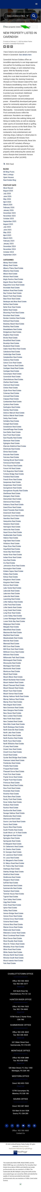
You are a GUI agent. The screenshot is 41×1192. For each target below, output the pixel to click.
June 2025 (7, 230)
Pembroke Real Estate (11, 763)
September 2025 (9, 221)
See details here (25, 55)
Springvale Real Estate (12, 841)
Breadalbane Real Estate (12, 329)
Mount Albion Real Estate (13, 677)
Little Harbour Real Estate (13, 602)
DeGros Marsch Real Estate (13, 413)
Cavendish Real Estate (17, 43)
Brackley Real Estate (11, 327)
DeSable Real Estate (11, 421)
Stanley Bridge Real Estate (13, 872)
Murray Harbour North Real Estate (16, 696)
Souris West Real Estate (12, 827)
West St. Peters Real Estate (14, 944)
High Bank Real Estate (11, 541)
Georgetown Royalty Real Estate (15, 491)
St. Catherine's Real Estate (13, 847)
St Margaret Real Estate (12, 844)
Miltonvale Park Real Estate (13, 657)
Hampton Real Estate (11, 524)
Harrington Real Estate (11, 527)
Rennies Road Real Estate (13, 785)
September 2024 (9, 255)
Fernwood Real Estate (11, 463)
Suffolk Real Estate (10, 883)
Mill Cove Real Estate (11, 646)
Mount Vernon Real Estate (13, 694)
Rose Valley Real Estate (12, 802)
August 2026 (8, 191)
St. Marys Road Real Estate (13, 863)
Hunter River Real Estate (12, 555)
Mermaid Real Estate (11, 644)
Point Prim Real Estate (12, 774)
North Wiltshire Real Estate (13, 744)
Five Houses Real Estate (12, 466)
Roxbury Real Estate (11, 805)
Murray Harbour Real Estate (13, 699)
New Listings (8, 175)
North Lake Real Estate (12, 733)
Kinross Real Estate (10, 585)
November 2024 (9, 249)
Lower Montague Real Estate (14, 619)
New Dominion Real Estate (13, 708)
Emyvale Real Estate (11, 455)
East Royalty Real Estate (12, 438)
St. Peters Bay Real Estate (13, 866)
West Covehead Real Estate (14, 935)
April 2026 (7, 202)
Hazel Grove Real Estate (12, 532)
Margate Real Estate (11, 627)
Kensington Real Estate (12, 568)
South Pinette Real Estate (13, 830)
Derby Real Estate (10, 418)
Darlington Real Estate (11, 407)
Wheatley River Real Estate (13, 947)
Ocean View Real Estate (12, 749)
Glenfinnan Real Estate (11, 493)
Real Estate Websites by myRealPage (20, 1148)
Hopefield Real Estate (11, 549)
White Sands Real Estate (12, 952)
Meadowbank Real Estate (13, 638)
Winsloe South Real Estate (13, 958)
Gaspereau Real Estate (12, 482)
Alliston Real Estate (10, 277)
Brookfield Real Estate (11, 340)
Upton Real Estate (10, 908)
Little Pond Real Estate (12, 605)
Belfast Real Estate (10, 304)
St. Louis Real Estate (11, 858)
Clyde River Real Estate (12, 391)
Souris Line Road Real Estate (14, 822)
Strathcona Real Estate (12, 877)
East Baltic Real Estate (12, 432)
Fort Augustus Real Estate (13, 471)
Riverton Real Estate (11, 794)
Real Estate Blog (9, 180)
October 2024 (8, 252)
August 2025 (8, 224)
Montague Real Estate (11, 666)
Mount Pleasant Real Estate (13, 685)
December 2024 (9, 246)
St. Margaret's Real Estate (13, 860)
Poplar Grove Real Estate (12, 777)
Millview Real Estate (11, 655)
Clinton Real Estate (10, 388)
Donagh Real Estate (10, 424)
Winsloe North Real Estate (13, 955)
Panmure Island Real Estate (13, 760)
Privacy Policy (23, 1146)
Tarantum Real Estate (11, 891)
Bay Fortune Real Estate (12, 293)
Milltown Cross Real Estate (13, 652)
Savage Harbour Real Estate (14, 813)
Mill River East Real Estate (13, 649)
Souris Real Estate (10, 824)
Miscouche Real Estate (12, 663)
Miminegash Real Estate (12, 660)
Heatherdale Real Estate (12, 535)
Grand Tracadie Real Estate (13, 510)
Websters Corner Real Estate (14, 933)
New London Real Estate (12, 716)
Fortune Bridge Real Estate (13, 474)
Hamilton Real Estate (11, 518)
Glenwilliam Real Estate (12, 499)
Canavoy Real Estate (11, 360)
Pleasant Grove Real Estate (13, 771)
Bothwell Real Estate (11, 321)
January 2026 (8, 210)
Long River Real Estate (12, 613)
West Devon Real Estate (12, 938)
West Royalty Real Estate (13, 941)
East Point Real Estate (11, 435)
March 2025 (7, 238)
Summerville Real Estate (12, 888)
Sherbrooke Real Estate (12, 816)
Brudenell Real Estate (11, 346)
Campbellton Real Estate (12, 357)
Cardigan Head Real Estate (13, 368)
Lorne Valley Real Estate (12, 616)
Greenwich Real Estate (11, 513)
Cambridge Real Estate (12, 354)
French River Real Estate (12, 479)
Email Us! (20, 987)
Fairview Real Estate (11, 457)
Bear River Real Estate (11, 299)
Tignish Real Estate (10, 897)
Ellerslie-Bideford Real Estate (14, 446)
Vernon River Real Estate (12, 916)
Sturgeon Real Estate (11, 880)
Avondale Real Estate (11, 288)
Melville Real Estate (11, 641)
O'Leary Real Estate (10, 746)
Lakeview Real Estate (11, 593)
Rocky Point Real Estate (12, 799)
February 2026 (8, 207)
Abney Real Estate (10, 263)
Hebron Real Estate (10, 538)
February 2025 (8, 241)
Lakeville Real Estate (11, 596)
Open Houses (8, 177)
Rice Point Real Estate (11, 788)
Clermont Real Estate (11, 385)
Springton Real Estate (11, 838)
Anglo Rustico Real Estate (13, 279)
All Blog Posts (8, 172)
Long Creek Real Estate (12, 610)
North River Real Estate (12, 735)
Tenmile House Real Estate (13, 894)
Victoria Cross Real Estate (13, 919)
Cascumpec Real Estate (12, 374)
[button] (6, 1125)
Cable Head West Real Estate (14, 349)
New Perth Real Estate (12, 719)
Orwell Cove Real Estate (12, 752)
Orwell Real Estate (10, 755)
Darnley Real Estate (10, 410)
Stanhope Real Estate (11, 869)
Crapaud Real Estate (11, 399)
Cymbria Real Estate (11, 404)
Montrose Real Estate (11, 671)
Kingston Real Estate (11, 582)
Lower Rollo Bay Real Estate (14, 621)
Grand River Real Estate (12, 507)
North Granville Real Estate (13, 730)
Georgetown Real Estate (12, 488)
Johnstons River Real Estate (14, 566)
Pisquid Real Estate (10, 769)
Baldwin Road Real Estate (13, 290)
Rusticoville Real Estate (12, 810)
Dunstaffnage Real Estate (13, 429)
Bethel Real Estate (10, 310)
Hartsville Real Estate (11, 530)
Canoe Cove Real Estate (12, 363)
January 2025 (8, 244)
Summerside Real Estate (12, 886)
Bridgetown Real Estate (12, 332)
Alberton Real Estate (11, 271)
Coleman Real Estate (11, 393)
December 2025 (9, 213)
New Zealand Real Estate (13, 721)
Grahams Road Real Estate (13, 504)
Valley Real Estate (10, 911)
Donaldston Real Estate (12, 427)
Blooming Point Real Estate (13, 313)
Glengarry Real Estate (11, 496)
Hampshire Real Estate (12, 521)
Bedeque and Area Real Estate (14, 302)
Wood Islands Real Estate (13, 961)
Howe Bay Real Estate (11, 552)
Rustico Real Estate (10, 808)
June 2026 (7, 196)
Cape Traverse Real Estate (13, 366)
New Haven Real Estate (12, 713)
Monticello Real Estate (12, 669)
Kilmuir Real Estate (10, 577)
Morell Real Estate (10, 674)
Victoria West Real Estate (13, 924)
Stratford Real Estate (11, 874)
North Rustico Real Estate (13, 738)
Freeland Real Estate (11, 477)
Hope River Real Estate (12, 546)
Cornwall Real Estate (11, 396)
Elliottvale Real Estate (11, 449)
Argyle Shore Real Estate (12, 282)
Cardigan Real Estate (11, 371)
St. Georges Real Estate (12, 852)
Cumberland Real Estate (12, 402)
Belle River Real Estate (12, 307)
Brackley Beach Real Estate (13, 324)
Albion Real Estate (10, 274)
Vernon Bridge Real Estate (13, 913)
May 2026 (7, 199)
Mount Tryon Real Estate (12, 691)
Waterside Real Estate (11, 930)
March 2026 (7, 205)
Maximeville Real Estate (12, 632)
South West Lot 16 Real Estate (15, 833)
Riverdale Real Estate (11, 791)
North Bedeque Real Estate (13, 727)
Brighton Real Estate (11, 335)
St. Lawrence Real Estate (12, 855)
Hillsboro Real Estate (11, 543)
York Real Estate (9, 963)
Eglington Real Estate (11, 443)
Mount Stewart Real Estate (13, 688)
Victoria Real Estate (10, 922)
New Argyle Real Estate (12, 705)
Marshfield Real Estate (12, 630)
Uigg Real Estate (9, 902)
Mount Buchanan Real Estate (14, 680)
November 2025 (9, 216)
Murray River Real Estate (12, 702)
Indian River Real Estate (12, 557)
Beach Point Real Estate (12, 296)
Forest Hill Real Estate (11, 468)
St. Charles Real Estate (12, 849)
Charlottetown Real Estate (13, 379)
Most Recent (8, 188)
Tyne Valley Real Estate (12, 899)
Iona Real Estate (9, 560)
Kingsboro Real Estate (11, 580)
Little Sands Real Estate (12, 607)
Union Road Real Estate (12, 905)
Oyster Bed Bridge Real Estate (15, 758)
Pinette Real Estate (10, 766)
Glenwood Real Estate (11, 502)
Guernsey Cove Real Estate (13, 516)
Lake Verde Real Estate (12, 588)
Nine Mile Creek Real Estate (14, 724)
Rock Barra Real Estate (12, 797)
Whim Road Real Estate (12, 949)
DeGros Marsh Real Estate (13, 416)
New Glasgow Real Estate (13, 710)
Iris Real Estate (9, 563)
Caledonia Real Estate (11, 352)
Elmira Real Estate (10, 452)
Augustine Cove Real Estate (13, 285)
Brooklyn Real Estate (11, 343)
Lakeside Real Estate (11, 591)
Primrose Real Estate (11, 783)
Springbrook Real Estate (12, 835)
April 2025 (7, 235)
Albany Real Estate (10, 265)
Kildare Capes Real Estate (13, 571)
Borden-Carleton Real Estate (14, 318)
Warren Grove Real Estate (13, 927)
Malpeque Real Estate (11, 624)
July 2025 (7, 227)
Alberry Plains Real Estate (13, 268)
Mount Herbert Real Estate (13, 682)
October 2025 (8, 219)
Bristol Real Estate (10, 338)
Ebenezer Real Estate (11, 441)
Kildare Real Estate (10, 574)
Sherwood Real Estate (11, 819)
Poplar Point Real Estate (12, 780)
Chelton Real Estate (10, 382)
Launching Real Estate (11, 599)
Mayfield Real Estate (11, 635)
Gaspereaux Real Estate (12, 485)
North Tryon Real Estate (12, 741)
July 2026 (7, 194)
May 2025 (7, 232)
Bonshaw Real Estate (11, 315)
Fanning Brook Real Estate (13, 460)
